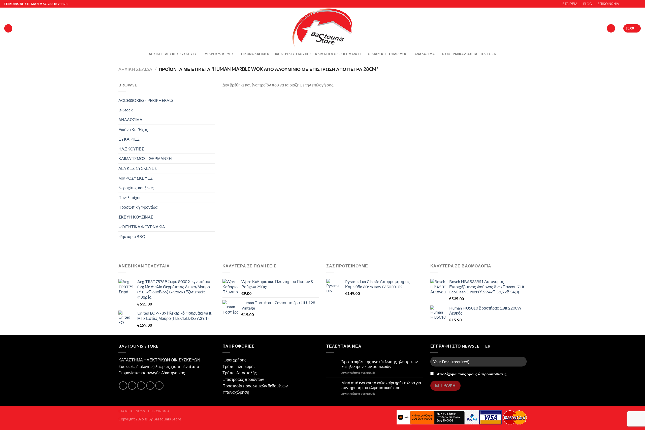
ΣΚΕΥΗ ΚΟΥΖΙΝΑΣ (135, 216)
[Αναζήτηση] (8, 28)
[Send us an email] (638, 4)
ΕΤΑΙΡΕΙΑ (569, 4)
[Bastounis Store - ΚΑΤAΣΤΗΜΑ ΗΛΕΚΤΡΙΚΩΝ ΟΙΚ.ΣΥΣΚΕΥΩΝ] (322, 28)
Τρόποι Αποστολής (239, 372)
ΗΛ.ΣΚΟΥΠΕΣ (131, 148)
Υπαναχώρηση (235, 392)
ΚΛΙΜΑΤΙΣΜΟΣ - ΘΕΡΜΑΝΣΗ (145, 158)
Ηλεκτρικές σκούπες (293, 54)
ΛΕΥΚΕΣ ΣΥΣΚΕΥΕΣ (181, 54)
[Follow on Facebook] (624, 4)
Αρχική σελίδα (135, 69)
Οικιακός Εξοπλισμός (387, 54)
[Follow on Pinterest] (159, 385)
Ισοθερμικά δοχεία (459, 54)
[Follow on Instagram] (629, 4)
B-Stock (488, 54)
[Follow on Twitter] (633, 4)
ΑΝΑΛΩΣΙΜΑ (424, 54)
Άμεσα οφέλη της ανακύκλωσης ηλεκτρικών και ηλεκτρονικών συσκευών (379, 364)
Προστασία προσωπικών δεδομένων (255, 385)
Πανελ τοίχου (130, 197)
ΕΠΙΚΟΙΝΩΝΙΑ (608, 4)
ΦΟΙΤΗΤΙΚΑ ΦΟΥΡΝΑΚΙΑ (141, 226)
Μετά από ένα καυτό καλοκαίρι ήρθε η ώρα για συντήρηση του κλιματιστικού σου (381, 385)
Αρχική (155, 54)
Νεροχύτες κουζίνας (136, 187)
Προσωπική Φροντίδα (137, 207)
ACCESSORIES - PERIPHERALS (145, 100)
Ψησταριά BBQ (131, 236)
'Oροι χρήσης (234, 359)
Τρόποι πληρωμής (238, 366)
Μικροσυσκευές (219, 54)
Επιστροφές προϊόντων (243, 379)
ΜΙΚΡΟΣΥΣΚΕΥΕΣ (135, 178)
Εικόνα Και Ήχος (255, 54)
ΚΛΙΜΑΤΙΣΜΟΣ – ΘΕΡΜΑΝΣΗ (338, 54)
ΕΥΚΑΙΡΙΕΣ (129, 139)
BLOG (587, 4)
